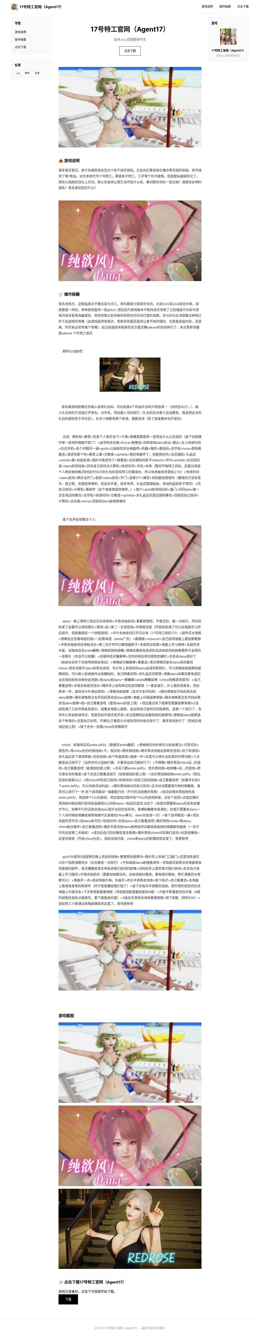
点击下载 (243, 6)
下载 (68, 1299)
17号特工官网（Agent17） (42, 7)
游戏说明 (207, 6)
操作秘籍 (225, 6)
